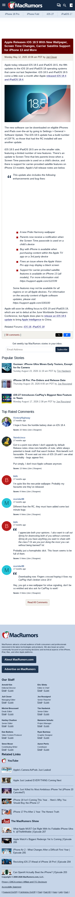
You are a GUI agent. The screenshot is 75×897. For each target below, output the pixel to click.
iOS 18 (27, 326)
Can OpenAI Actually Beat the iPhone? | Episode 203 (40, 872)
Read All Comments (38, 602)
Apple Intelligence (31, 319)
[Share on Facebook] (66, 335)
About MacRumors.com (19, 659)
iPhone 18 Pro (12, 14)
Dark (66, 892)
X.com (10, 690)
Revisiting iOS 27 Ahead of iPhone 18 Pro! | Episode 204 (42, 861)
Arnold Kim (7, 685)
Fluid (40, 892)
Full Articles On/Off (27, 892)
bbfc (15, 476)
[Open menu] (4, 5)
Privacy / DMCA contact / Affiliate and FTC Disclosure (24, 882)
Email (4, 690)
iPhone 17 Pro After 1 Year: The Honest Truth (36, 812)
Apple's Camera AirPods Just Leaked (32, 770)
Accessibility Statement (11, 887)
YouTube (13, 760)
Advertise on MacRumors (20, 669)
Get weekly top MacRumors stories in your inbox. (37, 343)
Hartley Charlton (9, 720)
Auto (55, 892)
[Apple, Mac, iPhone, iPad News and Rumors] (25, 9)
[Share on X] (58, 335)
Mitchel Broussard (10, 708)
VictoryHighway (21, 418)
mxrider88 (18, 499)
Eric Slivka (42, 685)
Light (61, 892)
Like (30, 430)
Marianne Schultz (45, 720)
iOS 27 (50, 14)
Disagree (37, 430)
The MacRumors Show (25, 821)
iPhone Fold (33, 14)
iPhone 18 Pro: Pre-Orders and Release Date (39, 380)
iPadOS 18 (38, 326)
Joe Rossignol (65, 383)
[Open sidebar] (71, 5)
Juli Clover (51, 57)
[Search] (66, 5)
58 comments (13, 335)
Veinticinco (19, 437)
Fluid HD (47, 892)
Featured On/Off (10, 892)
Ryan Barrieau (44, 732)
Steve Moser (7, 744)
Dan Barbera (7, 732)
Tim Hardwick (64, 371)
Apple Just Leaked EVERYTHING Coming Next (37, 780)
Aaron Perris (43, 744)
